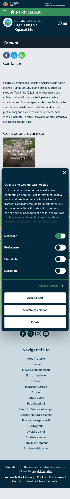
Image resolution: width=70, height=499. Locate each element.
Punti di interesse (36, 386)
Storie (36, 392)
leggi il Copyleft (42, 471)
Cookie (41, 477)
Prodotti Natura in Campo (36, 409)
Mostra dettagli (49, 285)
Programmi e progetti (36, 420)
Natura (36, 381)
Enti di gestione (36, 375)
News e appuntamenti (36, 369)
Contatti (18, 481)
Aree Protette (36, 358)
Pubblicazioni (36, 403)
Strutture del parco (36, 448)
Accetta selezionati (35, 310)
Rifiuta (35, 322)
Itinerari (36, 364)
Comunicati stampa (36, 442)
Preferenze (56, 477)
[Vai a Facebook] (23, 333)
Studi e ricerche (36, 437)
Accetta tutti (35, 297)
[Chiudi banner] (64, 172)
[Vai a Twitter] (30, 333)
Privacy (29, 477)
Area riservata (48, 481)
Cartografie (35, 426)
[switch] (60, 248)
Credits (31, 481)
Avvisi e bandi (36, 431)
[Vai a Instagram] (38, 333)
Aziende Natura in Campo (36, 414)
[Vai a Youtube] (46, 333)
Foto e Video (36, 397)
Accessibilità (13, 477)
